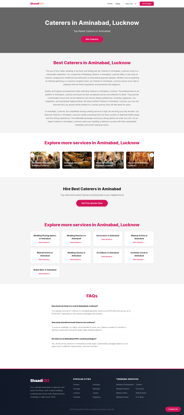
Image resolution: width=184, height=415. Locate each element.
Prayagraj (76, 389)
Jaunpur (95, 393)
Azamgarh (96, 385)
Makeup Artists (121, 393)
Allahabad (96, 389)
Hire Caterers (92, 39)
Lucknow (76, 393)
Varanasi (76, 385)
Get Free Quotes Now (92, 203)
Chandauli (76, 397)
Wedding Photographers (125, 385)
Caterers (139, 385)
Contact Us (173, 409)
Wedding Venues (122, 397)
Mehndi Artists (141, 393)
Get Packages (146, 3)
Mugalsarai (97, 397)
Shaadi (37, 3)
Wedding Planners (122, 389)
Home (110, 4)
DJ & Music (140, 397)
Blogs (118, 4)
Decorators (140, 389)
